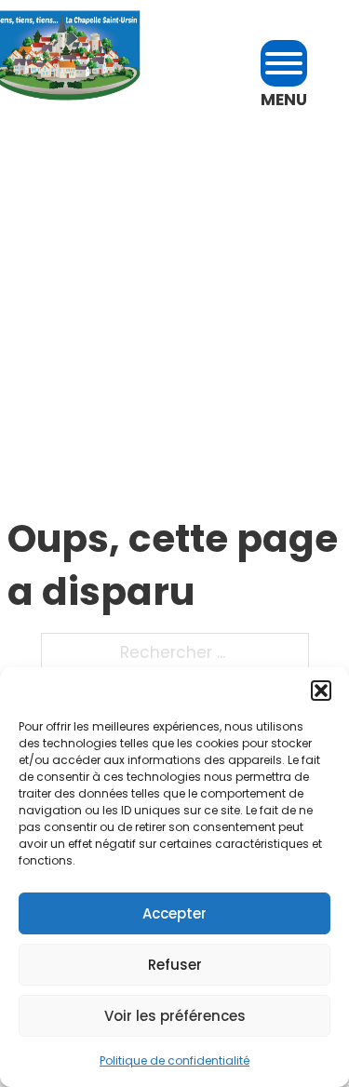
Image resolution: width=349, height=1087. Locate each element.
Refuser (175, 964)
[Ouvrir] (284, 63)
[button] (321, 690)
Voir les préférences (175, 1016)
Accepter (174, 913)
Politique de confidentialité (174, 1060)
